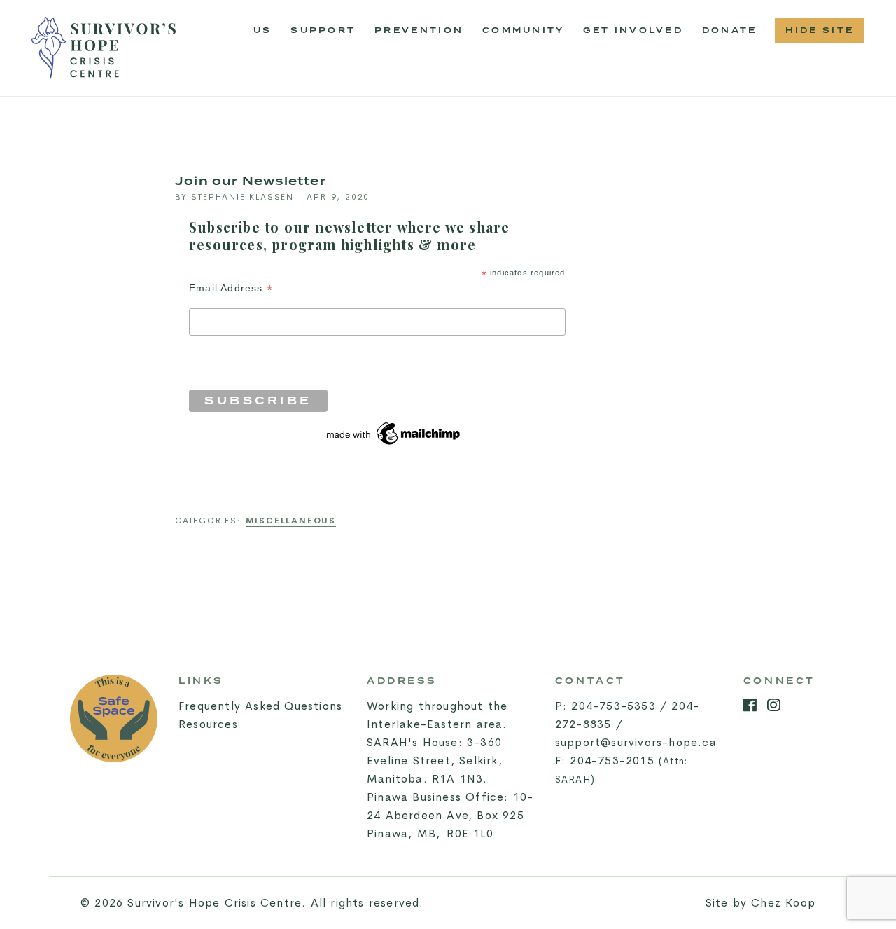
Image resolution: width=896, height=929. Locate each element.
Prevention (423, 35)
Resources (208, 724)
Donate (729, 30)
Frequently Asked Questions (260, 706)
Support (323, 30)
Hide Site (820, 30)
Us (262, 30)
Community (527, 35)
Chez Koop (783, 902)
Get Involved (633, 30)
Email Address (231, 288)
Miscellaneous (291, 520)
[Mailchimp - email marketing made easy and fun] (394, 433)
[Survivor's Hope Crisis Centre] (103, 48)
